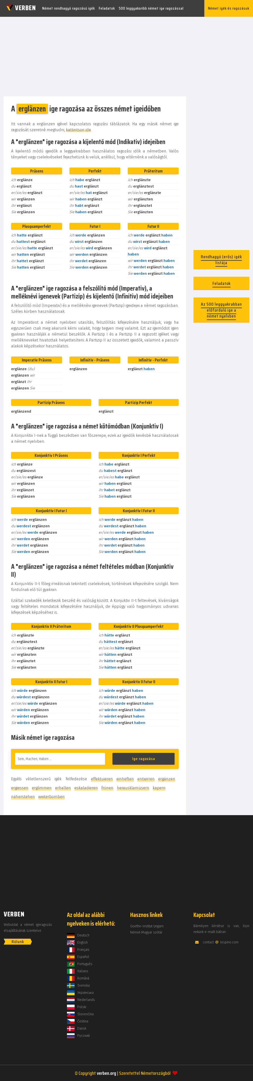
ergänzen (166, 779)
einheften (125, 779)
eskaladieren (86, 787)
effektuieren (102, 779)
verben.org (106, 1073)
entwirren (146, 779)
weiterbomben (51, 796)
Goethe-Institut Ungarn (147, 926)
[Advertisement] (126, 55)
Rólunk (18, 942)
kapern (159, 787)
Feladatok (107, 8)
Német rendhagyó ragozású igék (68, 8)
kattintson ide (78, 129)
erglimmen (42, 787)
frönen (107, 787)
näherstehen (23, 796)
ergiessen (19, 787)
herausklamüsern (133, 787)
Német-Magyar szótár (146, 932)
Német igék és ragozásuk (228, 8)
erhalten (63, 787)
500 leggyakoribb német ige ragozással (151, 8)
